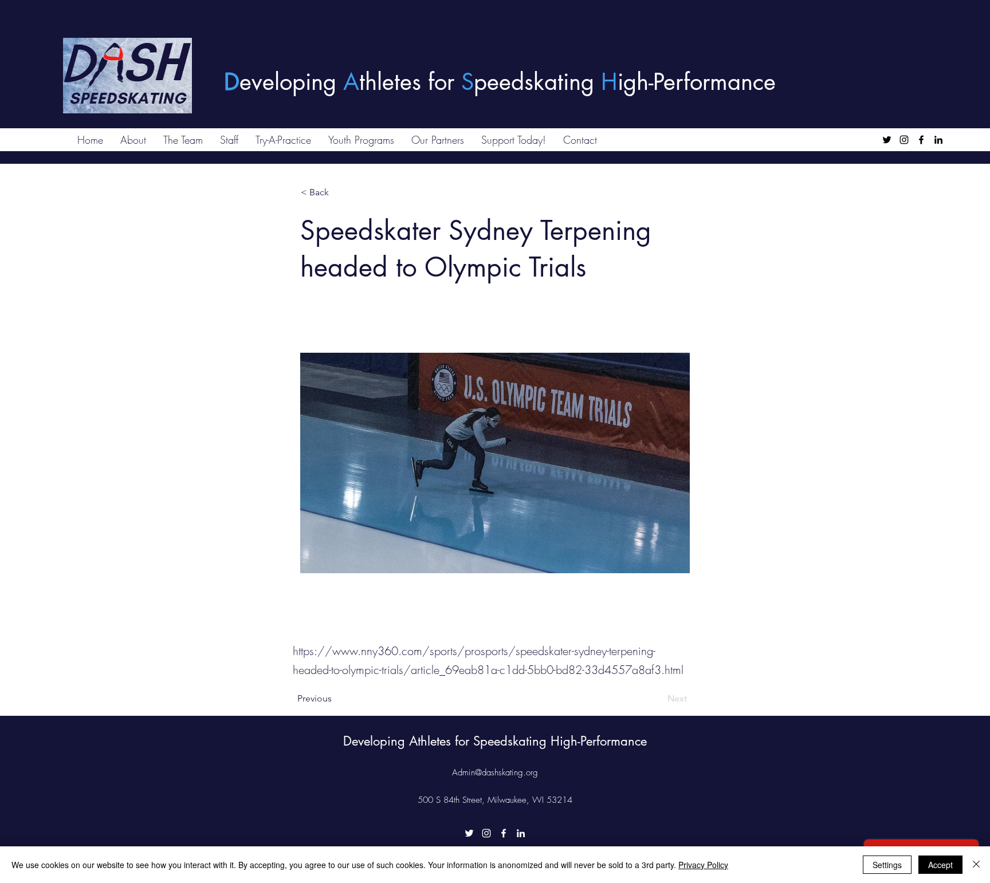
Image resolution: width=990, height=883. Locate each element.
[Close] (976, 865)
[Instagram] (904, 139)
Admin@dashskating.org (495, 772)
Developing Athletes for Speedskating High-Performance (495, 741)
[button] (338, 192)
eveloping (291, 82)
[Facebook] (921, 139)
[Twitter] (887, 139)
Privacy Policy (703, 864)
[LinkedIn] (938, 139)
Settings (887, 864)
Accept (940, 864)
